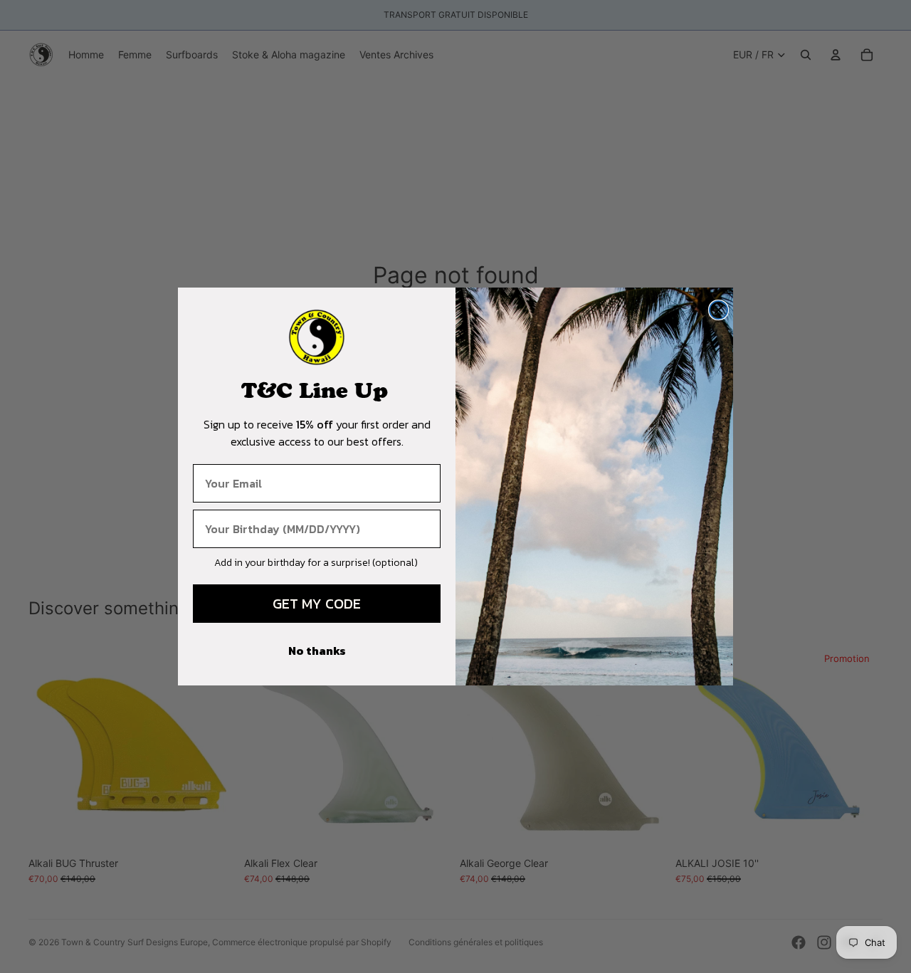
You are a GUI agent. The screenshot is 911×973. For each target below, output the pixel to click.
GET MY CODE (317, 603)
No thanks (317, 650)
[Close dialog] (718, 310)
